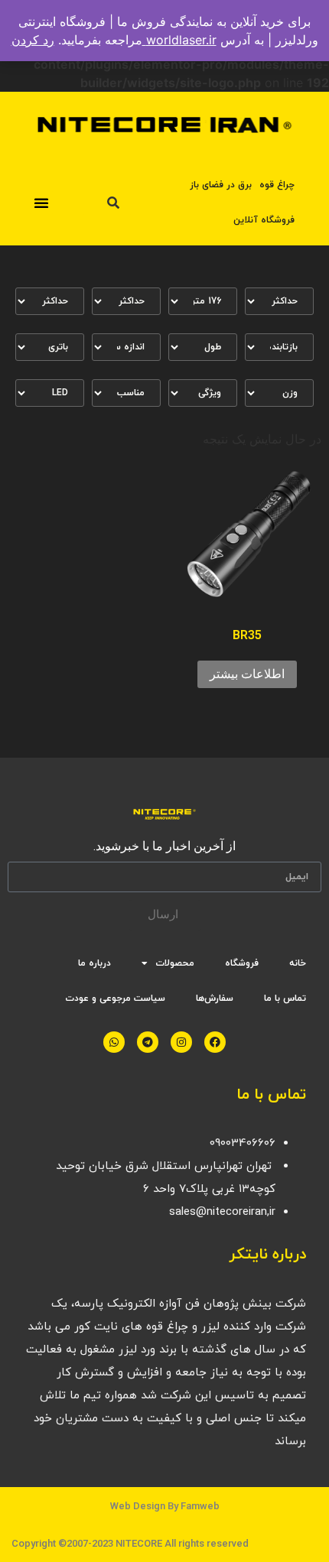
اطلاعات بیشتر (247, 674)
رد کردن (32, 39)
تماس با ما (285, 998)
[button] (41, 202)
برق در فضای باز (221, 185)
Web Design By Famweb (165, 1506)
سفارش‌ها (214, 998)
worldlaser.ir (179, 39)
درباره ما (94, 963)
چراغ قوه (277, 185)
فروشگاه (242, 963)
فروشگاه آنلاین (264, 220)
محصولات (174, 963)
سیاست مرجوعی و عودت (115, 998)
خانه (297, 963)
